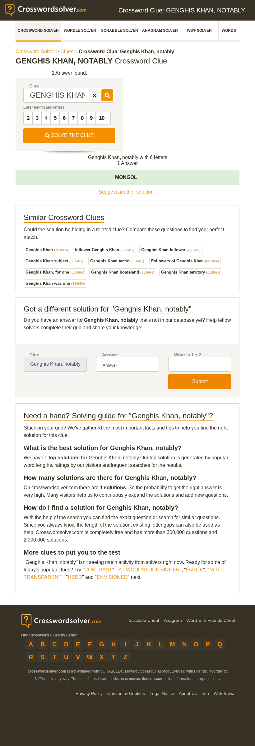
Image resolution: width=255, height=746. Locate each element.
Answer (110, 355)
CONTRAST (98, 569)
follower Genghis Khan (104, 249)
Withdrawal (224, 693)
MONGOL (126, 177)
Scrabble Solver (119, 30)
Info (205, 693)
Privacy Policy (89, 693)
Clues (66, 51)
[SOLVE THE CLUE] (107, 95)
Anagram (173, 620)
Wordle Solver (80, 30)
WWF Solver (199, 30)
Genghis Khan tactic (117, 261)
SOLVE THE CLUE (72, 135)
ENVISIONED (112, 577)
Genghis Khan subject (54, 261)
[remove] (94, 95)
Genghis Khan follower (171, 249)
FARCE (194, 569)
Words (229, 30)
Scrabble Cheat (144, 620)
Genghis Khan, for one (55, 272)
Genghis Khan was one (55, 283)
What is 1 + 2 (187, 355)
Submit (200, 381)
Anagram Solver (160, 30)
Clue (34, 86)
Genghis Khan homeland (122, 272)
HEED (75, 577)
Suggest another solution (126, 192)
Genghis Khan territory (190, 272)
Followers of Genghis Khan (185, 261)
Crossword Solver (38, 30)
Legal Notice (162, 693)
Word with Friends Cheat (211, 620)
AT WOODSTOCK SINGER (149, 569)
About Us (188, 693)
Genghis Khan (47, 249)
